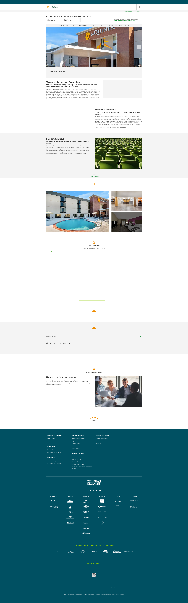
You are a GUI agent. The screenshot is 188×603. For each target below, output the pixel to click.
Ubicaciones (50, 441)
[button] (44, 2)
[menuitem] (91, 7)
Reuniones (74, 445)
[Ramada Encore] (86, 533)
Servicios (94, 25)
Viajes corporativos (77, 441)
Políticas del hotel (122, 95)
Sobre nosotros (51, 438)
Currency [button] (139, 11)
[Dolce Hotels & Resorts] (134, 506)
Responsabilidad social (102, 438)
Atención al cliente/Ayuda (54, 452)
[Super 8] (70, 506)
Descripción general (63, 25)
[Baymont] (86, 523)
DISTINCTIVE (134, 496)
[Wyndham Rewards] (94, 482)
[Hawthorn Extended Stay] (54, 501)
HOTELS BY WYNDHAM (94, 490)
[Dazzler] (102, 512)
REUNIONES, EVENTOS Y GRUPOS (115, 25)
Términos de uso (76, 461)
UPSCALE (118, 496)
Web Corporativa (100, 441)
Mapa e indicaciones (83, 25)
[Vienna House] (102, 517)
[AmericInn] (86, 517)
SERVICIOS (102, 25)
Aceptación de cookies (78, 464)
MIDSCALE (86, 496)
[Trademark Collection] (118, 506)
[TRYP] (102, 501)
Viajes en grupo (76, 443)
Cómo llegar (92, 298)
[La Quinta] (86, 501)
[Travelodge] (70, 523)
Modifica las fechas (118, 20)
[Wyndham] (118, 501)
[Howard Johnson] (70, 517)
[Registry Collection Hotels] (134, 501)
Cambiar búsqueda (128, 11)
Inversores (98, 443)
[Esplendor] (102, 506)
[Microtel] (70, 512)
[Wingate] (86, 506)
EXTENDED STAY (54, 496)
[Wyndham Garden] (86, 512)
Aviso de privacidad (77, 459)
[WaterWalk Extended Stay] (54, 506)
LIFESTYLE (102, 496)
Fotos (73, 25)
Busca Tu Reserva (52, 449)
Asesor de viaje (76, 448)
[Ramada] (86, 528)
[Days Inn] (70, 501)
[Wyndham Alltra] (102, 523)
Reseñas (127, 25)
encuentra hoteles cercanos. (129, 20)
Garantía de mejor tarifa (78, 457)
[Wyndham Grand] (134, 512)
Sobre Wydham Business (78, 438)
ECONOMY (70, 496)
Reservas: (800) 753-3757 (54, 461)
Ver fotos (127, 222)
